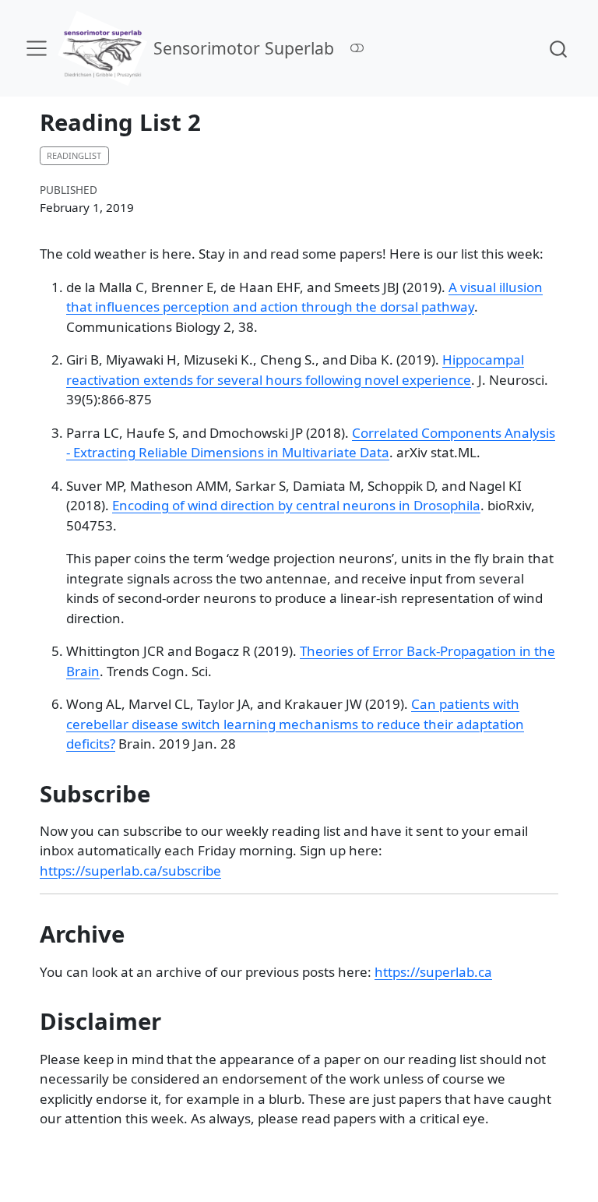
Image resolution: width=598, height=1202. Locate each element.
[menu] (36, 48)
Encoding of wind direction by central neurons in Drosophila (296, 505)
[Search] (558, 48)
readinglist (74, 155)
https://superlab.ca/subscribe (130, 870)
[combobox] (559, 48)
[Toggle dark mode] (357, 48)
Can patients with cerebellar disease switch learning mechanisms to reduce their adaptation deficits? (295, 724)
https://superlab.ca (433, 972)
